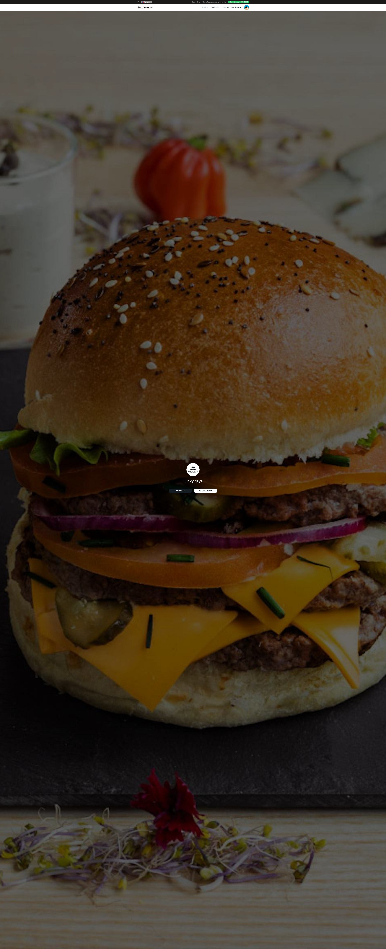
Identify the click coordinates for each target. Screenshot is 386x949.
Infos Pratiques (236, 7)
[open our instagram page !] (138, 2)
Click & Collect (215, 7)
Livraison (205, 7)
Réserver (226, 7)
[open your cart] (246, 7)
